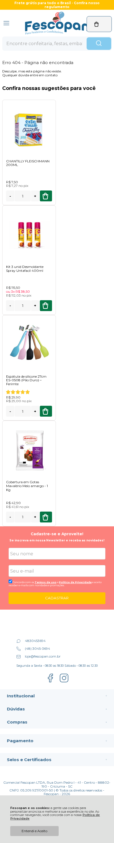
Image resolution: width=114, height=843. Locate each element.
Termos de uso (45, 582)
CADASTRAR (57, 598)
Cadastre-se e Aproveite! (57, 534)
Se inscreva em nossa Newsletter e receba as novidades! (56, 540)
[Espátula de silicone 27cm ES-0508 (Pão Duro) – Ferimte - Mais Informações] (29, 344)
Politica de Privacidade (75, 582)
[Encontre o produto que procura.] (99, 43)
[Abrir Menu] (6, 23)
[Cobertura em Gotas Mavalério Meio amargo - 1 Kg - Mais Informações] (29, 450)
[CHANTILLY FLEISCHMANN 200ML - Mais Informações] (29, 129)
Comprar (46, 195)
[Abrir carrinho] (99, 24)
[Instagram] (64, 682)
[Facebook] (50, 682)
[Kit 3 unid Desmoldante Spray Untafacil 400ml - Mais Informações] (29, 235)
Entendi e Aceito (34, 831)
